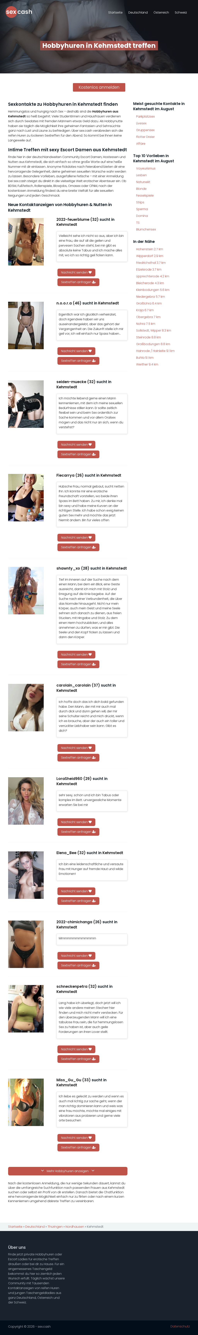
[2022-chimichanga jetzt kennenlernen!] (26, 944)
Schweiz (181, 12)
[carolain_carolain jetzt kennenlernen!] (26, 707)
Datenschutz (180, 1326)
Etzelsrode (148, 269)
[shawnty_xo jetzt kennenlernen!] (26, 590)
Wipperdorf (149, 256)
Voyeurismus (145, 168)
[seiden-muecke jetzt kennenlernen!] (26, 404)
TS (138, 222)
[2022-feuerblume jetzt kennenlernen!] (26, 242)
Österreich (161, 12)
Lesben (141, 175)
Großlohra (149, 303)
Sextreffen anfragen (76, 282)
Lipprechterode (152, 276)
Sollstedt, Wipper (153, 330)
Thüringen (55, 1227)
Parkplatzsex (145, 116)
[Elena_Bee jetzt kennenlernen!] (26, 875)
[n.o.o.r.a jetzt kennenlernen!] (26, 325)
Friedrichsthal (151, 262)
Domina (142, 216)
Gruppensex (145, 130)
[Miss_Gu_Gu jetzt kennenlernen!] (26, 1102)
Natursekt (143, 182)
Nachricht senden (75, 272)
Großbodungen (153, 344)
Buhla (145, 357)
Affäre (140, 143)
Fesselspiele (145, 195)
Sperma (142, 209)
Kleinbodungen (152, 290)
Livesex (141, 123)
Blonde (141, 189)
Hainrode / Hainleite (155, 351)
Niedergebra (150, 296)
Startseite (115, 12)
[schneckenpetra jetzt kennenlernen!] (26, 1008)
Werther (147, 364)
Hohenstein (149, 249)
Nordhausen (75, 1227)
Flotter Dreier (145, 137)
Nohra (145, 324)
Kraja (145, 310)
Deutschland (138, 12)
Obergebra (148, 317)
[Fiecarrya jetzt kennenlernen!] (26, 497)
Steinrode (148, 337)
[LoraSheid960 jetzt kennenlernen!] (26, 801)
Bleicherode (150, 283)
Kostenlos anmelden (99, 87)
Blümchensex (146, 229)
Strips (140, 202)
